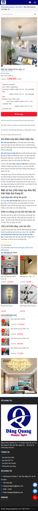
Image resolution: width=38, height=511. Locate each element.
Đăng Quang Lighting (7, 7)
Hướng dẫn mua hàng (9, 466)
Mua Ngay (19, 114)
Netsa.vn (32, 509)
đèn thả (5, 182)
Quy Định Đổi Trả (7, 460)
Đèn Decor (19, 7)
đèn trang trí (17, 164)
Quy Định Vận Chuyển (9, 463)
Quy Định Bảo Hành (8, 457)
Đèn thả (3, 142)
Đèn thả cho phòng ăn (18, 248)
